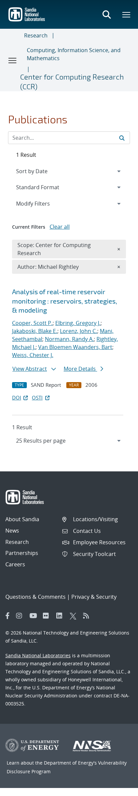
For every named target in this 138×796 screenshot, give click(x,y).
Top (118, 788)
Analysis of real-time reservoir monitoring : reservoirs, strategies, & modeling (64, 301)
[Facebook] (8, 616)
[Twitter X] (75, 616)
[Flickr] (48, 616)
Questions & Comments (35, 596)
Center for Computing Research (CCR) (72, 81)
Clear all (60, 226)
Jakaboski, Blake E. (34, 331)
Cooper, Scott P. (32, 323)
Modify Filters (42, 203)
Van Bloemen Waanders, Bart (75, 347)
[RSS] (88, 616)
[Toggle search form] (106, 14)
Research (36, 35)
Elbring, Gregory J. (77, 323)
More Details (80, 368)
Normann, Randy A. (69, 339)
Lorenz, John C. (78, 331)
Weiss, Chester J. (32, 355)
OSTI (37, 397)
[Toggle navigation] (12, 60)
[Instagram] (21, 616)
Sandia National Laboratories (38, 655)
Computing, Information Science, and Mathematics (74, 54)
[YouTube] (34, 616)
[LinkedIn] (61, 616)
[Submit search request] (122, 137)
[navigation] (69, 440)
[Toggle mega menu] (126, 14)
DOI (16, 397)
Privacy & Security (94, 596)
